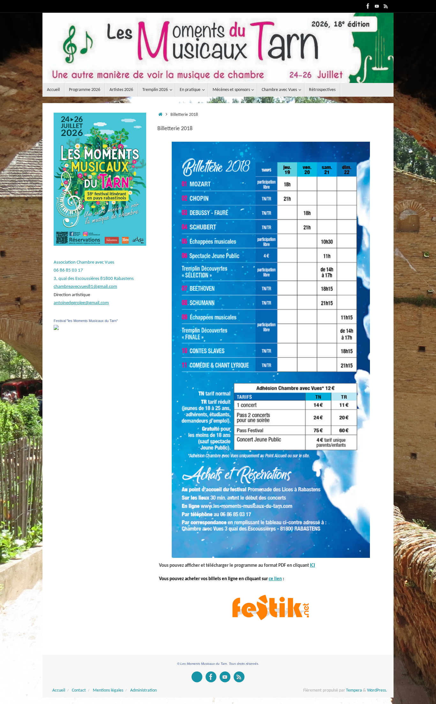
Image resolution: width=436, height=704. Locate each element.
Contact (79, 690)
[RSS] (385, 6)
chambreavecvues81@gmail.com (85, 286)
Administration (143, 690)
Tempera (354, 690)
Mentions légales (108, 690)
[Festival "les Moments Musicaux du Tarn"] (56, 328)
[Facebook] (368, 6)
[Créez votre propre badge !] (197, 676)
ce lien (275, 579)
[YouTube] (376, 6)
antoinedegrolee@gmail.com (81, 303)
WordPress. (377, 690)
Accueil (58, 690)
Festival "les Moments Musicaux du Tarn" (86, 321)
